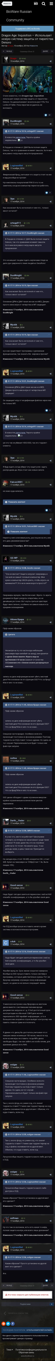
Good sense (16, 885)
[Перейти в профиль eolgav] (6, 1066)
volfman (14, 1218)
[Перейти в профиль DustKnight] (6, 122)
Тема (9, 1350)
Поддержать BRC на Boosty (27, 28)
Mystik (13, 324)
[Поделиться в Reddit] (3, 1324)
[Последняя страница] (52, 51)
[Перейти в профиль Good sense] (6, 887)
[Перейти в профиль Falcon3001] (6, 483)
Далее (45, 51)
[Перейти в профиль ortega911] (6, 224)
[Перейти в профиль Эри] (6, 200)
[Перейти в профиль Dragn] (6, 60)
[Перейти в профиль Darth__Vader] (6, 822)
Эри (12, 198)
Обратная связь (26, 1352)
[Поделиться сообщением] (50, 61)
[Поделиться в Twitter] (8, 1324)
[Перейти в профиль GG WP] (6, 559)
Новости (34, 46)
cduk (12, 941)
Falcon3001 (16, 482)
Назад (9, 51)
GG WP (14, 558)
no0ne (13, 758)
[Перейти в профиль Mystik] (6, 326)
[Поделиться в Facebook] (13, 1324)
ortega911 (15, 223)
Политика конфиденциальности (31, 1350)
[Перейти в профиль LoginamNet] (6, 167)
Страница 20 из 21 (27, 52)
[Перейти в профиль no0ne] (6, 759)
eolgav (13, 1064)
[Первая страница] (3, 51)
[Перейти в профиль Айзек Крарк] (6, 621)
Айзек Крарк (17, 619)
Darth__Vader (17, 820)
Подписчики (25, 1304)
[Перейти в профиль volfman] (6, 1219)
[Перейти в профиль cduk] (6, 943)
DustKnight (16, 121)
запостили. (20, 137)
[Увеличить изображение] (27, 79)
